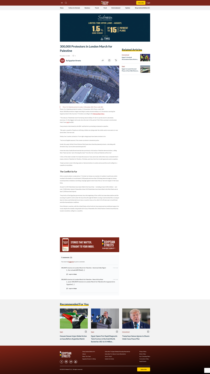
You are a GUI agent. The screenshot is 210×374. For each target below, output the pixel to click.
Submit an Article (109, 359)
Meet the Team (86, 356)
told (68, 122)
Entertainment (115, 8)
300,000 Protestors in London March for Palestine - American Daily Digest (83, 268)
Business (87, 8)
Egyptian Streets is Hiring (89, 359)
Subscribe (141, 3)
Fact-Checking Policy (144, 356)
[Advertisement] (72, 224)
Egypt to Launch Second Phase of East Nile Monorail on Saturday (130, 70)
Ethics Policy (142, 354)
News (62, 8)
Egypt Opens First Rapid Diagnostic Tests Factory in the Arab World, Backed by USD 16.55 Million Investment (104, 339)
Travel (97, 8)
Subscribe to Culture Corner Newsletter (115, 354)
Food (105, 8)
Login (148, 3)
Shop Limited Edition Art (142, 8)
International (125, 54)
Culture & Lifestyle (74, 8)
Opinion (127, 8)
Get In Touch (108, 356)
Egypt (123, 66)
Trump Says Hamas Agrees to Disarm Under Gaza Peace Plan (135, 337)
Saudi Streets (142, 361)
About (84, 354)
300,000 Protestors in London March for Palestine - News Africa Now (82, 279)
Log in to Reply (73, 274)
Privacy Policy (142, 351)
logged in (71, 261)
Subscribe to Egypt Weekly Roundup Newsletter (117, 351)
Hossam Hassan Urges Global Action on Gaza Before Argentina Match (73, 337)
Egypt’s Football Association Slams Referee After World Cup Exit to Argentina (130, 58)
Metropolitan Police (98, 114)
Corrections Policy (144, 359)
